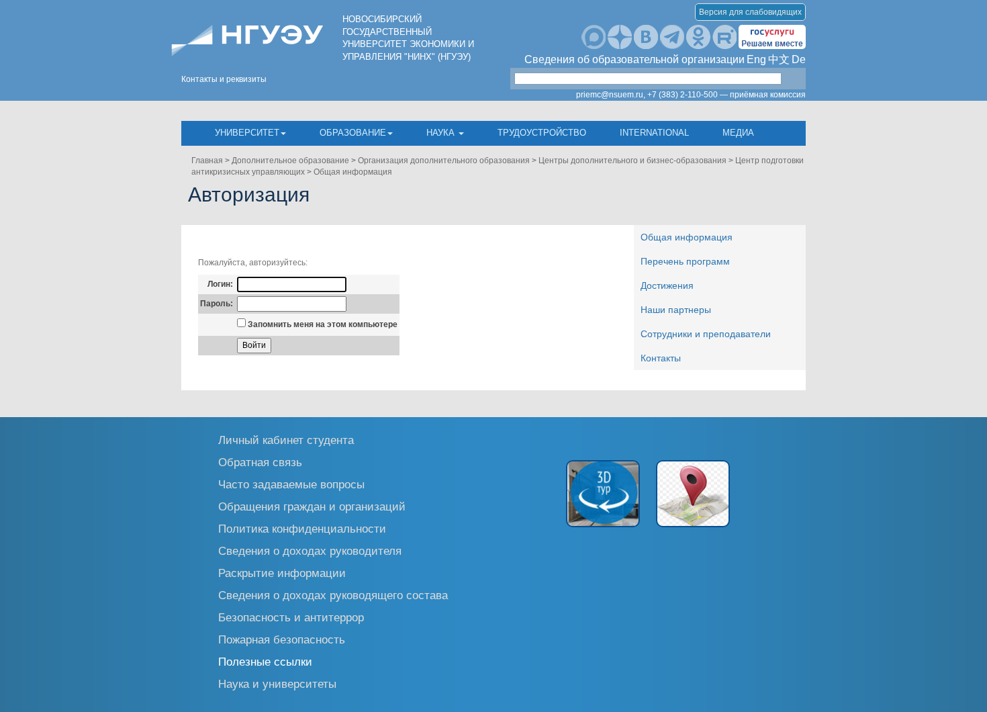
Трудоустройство (542, 133)
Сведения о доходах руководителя (310, 550)
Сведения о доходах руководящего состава (333, 594)
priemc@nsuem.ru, (610, 94)
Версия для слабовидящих (750, 12)
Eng (756, 59)
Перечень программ (685, 261)
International (654, 133)
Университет (247, 133)
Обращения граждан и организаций (312, 506)
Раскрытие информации (282, 572)
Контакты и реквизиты (224, 79)
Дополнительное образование (290, 160)
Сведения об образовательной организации (634, 59)
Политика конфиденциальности (302, 528)
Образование (353, 133)
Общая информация (353, 172)
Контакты (661, 358)
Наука (441, 133)
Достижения (667, 285)
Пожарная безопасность (281, 639)
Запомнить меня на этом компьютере (321, 324)
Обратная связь (260, 461)
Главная (207, 160)
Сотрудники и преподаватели (706, 333)
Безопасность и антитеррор (291, 617)
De (799, 59)
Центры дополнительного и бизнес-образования (632, 160)
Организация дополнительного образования (444, 160)
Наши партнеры (676, 309)
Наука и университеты (277, 683)
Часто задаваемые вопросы (291, 484)
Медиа (738, 133)
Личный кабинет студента (286, 439)
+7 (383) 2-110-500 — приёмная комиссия (726, 94)
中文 (779, 59)
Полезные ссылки (265, 661)
